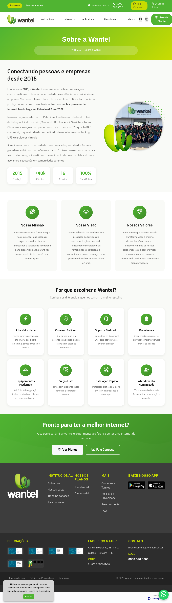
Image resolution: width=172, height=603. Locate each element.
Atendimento (111, 19)
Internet (68, 19)
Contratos (63, 578)
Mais (130, 19)
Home (77, 50)
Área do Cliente (163, 19)
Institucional (47, 19)
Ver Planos (69, 450)
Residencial (82, 487)
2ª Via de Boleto (158, 6)
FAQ (104, 510)
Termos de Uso (17, 578)
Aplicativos (88, 19)
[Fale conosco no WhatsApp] (164, 595)
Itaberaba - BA (99, 6)
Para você (15, 6)
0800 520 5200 (118, 6)
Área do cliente (110, 504)
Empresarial (82, 493)
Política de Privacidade (42, 578)
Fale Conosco (137, 6)
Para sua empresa (34, 6)
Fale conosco (56, 502)
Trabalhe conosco (58, 496)
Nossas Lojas (56, 489)
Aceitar (28, 596)
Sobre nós (54, 483)
